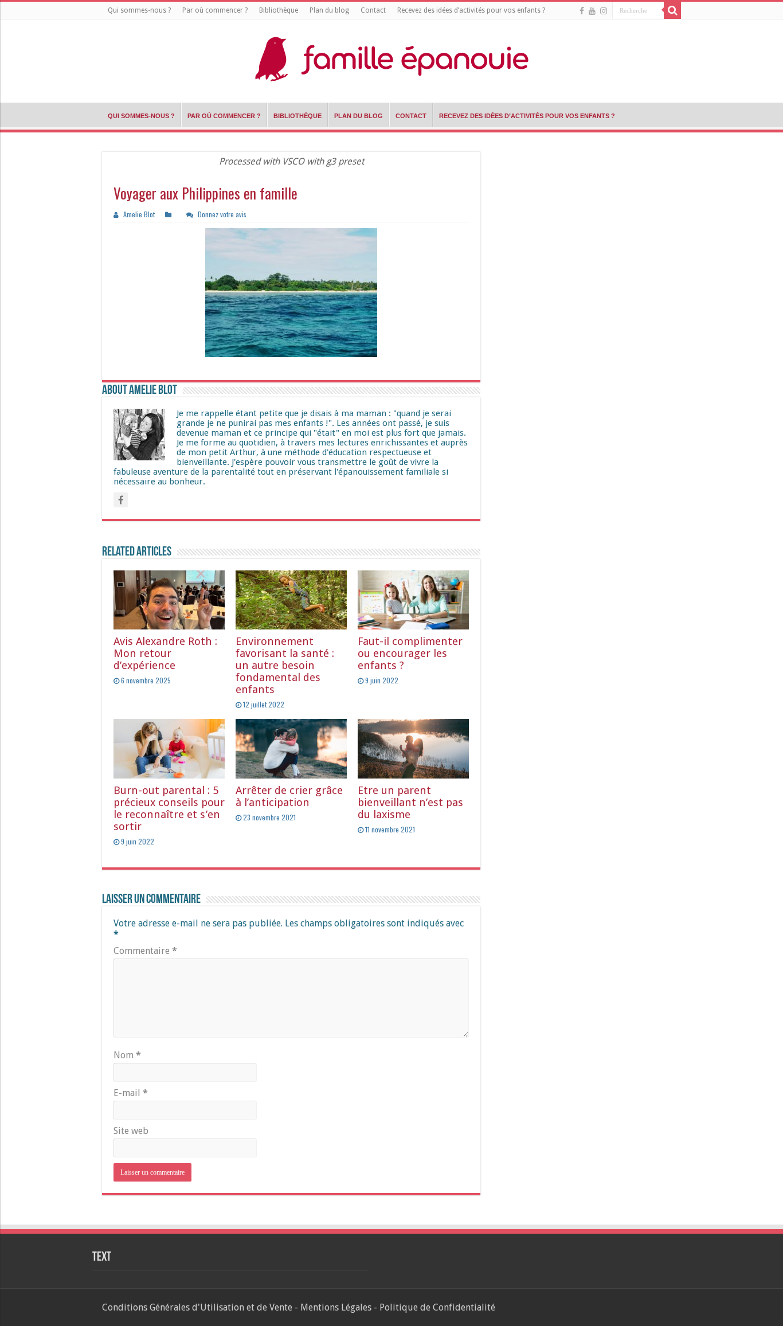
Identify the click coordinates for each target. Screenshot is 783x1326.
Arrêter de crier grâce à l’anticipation (289, 796)
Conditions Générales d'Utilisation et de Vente (197, 1307)
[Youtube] (592, 11)
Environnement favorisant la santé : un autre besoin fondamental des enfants (285, 665)
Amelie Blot (139, 214)
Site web (130, 1130)
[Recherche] (672, 10)
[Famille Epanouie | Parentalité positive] (391, 58)
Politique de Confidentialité (437, 1307)
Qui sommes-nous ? (139, 10)
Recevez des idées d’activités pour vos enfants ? (471, 10)
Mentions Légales (335, 1307)
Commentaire (145, 950)
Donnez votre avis (222, 214)
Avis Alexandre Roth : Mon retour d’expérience (165, 653)
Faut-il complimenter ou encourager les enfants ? (410, 653)
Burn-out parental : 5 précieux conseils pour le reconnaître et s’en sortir (169, 808)
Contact (373, 10)
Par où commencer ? (215, 10)
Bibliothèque (278, 10)
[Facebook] (581, 11)
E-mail (130, 1093)
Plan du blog (329, 10)
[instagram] (603, 11)
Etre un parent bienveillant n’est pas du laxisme (410, 802)
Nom (127, 1055)
